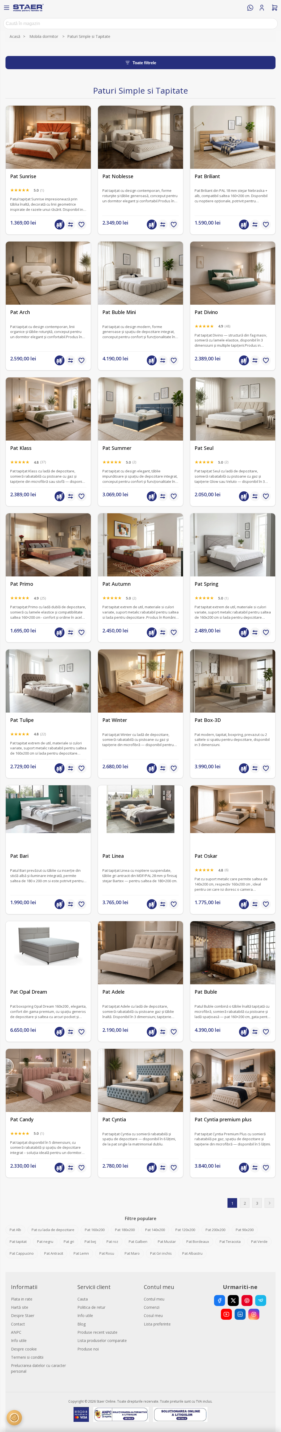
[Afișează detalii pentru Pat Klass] (48, 420)
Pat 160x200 (95, 1229)
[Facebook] (219, 1300)
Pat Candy (21, 1119)
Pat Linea (113, 856)
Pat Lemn (81, 1253)
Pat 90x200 (245, 1229)
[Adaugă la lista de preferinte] (81, 224)
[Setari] (14, 1417)
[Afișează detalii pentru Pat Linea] (140, 827)
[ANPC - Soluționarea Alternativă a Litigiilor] (120, 1414)
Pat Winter (114, 720)
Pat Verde (259, 1241)
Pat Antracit (53, 1253)
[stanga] (48, 1091)
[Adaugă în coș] (59, 224)
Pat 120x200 (185, 1229)
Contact (18, 1324)
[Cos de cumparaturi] (274, 7)
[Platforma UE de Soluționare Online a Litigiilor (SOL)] (180, 1414)
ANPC (16, 1332)
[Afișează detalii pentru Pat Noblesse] (140, 148)
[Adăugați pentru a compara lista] (70, 224)
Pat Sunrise (23, 176)
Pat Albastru (192, 1253)
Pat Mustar (167, 1241)
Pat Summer (116, 448)
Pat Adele (113, 992)
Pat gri (69, 1241)
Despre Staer (22, 1315)
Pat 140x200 (155, 1229)
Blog (81, 1324)
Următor (269, 1203)
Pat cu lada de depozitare (53, 1229)
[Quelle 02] (48, 284)
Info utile (19, 1340)
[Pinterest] (246, 1300)
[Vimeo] (260, 1300)
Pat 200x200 (215, 1229)
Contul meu (154, 1299)
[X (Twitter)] (233, 1300)
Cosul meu (153, 1315)
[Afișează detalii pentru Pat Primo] (48, 555)
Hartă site (19, 1307)
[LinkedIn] (240, 1314)
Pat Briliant (207, 176)
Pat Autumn (116, 584)
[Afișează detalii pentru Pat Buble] (232, 963)
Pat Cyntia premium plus (223, 1119)
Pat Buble (206, 992)
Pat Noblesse (117, 176)
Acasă (15, 36)
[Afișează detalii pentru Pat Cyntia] (140, 1091)
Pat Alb (15, 1229)
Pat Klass (21, 448)
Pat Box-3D (208, 720)
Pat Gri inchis (161, 1253)
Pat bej (90, 1241)
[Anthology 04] (48, 692)
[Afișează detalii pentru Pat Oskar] (232, 827)
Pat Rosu (106, 1253)
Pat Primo (21, 584)
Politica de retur (91, 1307)
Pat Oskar (206, 856)
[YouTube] (226, 1314)
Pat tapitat (18, 1241)
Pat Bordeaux (197, 1241)
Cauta (82, 1299)
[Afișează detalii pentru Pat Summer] (140, 420)
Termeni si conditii (27, 1357)
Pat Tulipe (22, 720)
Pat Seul (204, 448)
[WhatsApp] (250, 7)
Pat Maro (132, 1253)
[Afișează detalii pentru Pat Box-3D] (232, 692)
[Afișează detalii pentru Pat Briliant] (232, 148)
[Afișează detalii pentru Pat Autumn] (140, 555)
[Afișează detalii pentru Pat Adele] (140, 963)
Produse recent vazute (97, 1332)
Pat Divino (206, 312)
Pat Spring (206, 584)
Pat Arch (20, 312)
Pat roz (112, 1241)
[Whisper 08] (48, 148)
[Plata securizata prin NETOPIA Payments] (81, 1414)
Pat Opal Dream (28, 992)
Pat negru (45, 1241)
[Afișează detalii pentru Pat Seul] (232, 420)
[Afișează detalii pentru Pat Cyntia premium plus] (232, 1091)
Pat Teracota (230, 1241)
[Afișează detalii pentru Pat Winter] (140, 692)
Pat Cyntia (114, 1119)
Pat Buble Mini (119, 312)
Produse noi (88, 1349)
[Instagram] (253, 1314)
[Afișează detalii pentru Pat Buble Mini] (140, 284)
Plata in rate (21, 1299)
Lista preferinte (157, 1324)
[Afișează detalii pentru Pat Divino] (232, 284)
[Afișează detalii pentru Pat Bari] (48, 827)
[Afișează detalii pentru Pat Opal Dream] (48, 963)
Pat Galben (138, 1241)
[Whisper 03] (232, 555)
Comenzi (151, 1307)
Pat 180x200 (125, 1229)
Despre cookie (24, 1349)
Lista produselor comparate (102, 1340)
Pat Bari (19, 856)
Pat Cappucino (22, 1253)
